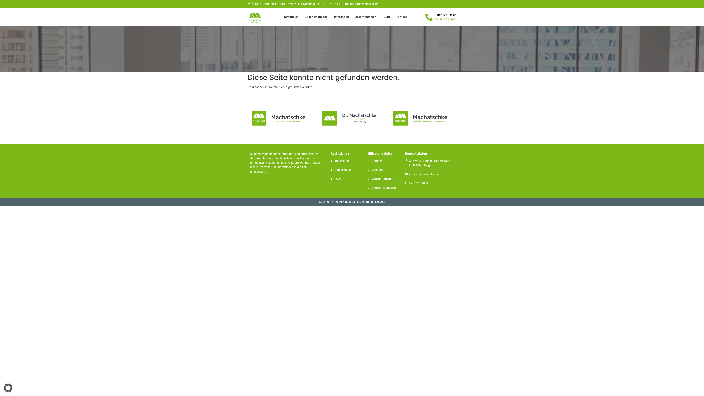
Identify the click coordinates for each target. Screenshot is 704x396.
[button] (8, 388)
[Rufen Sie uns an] (429, 17)
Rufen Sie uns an (445, 15)
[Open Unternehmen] (376, 16)
